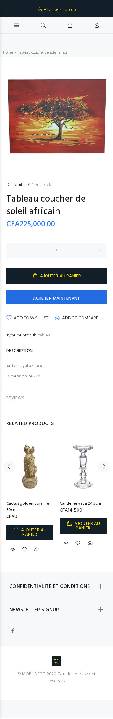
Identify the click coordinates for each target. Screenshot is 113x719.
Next (104, 467)
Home (8, 52)
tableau (45, 335)
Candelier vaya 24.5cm (80, 503)
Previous (9, 467)
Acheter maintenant (56, 298)
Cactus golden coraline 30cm (27, 507)
